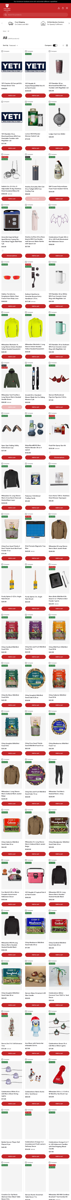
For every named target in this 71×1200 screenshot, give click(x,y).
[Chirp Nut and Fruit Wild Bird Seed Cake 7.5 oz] (35, 775)
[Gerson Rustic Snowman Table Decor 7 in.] (35, 1178)
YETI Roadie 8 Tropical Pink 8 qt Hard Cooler (35, 893)
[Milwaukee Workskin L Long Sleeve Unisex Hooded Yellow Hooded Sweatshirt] (35, 327)
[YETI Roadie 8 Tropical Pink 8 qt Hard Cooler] (35, 875)
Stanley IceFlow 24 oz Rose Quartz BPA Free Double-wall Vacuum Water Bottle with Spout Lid (35, 240)
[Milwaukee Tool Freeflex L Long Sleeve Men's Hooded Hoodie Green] (11, 378)
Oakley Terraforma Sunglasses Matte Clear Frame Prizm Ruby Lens (10, 296)
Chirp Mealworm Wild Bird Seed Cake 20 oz (34, 944)
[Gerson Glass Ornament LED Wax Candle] (35, 976)
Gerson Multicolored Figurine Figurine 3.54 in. (58, 396)
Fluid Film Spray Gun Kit (57, 445)
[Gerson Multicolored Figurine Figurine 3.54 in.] (59, 378)
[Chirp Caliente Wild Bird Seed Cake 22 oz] (11, 825)
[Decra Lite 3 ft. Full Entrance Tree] (11, 1027)
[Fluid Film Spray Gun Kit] (59, 429)
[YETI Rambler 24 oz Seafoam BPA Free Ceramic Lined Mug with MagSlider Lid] (59, 328)
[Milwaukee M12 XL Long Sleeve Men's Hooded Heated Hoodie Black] (59, 875)
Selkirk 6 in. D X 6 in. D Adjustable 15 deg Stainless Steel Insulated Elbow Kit (11, 188)
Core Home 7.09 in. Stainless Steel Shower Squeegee (59, 497)
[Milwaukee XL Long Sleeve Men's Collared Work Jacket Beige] (35, 825)
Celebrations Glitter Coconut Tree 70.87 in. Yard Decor (59, 995)
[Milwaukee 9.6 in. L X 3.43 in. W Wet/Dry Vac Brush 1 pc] (59, 1075)
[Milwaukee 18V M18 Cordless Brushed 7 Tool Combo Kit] (59, 1178)
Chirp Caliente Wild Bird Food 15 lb (57, 696)
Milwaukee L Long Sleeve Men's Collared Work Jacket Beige (11, 794)
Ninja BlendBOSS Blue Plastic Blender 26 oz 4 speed (33, 447)
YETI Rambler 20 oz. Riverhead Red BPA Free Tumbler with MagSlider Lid (58, 85)
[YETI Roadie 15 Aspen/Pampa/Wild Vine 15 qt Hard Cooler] (35, 67)
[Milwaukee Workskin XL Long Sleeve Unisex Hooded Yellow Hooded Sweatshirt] (11, 328)
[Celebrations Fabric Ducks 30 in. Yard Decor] (35, 1075)
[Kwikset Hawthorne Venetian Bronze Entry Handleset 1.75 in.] (35, 277)
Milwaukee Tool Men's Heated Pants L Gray (56, 793)
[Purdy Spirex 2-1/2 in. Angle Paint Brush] (11, 580)
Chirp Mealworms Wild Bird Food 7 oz (58, 744)
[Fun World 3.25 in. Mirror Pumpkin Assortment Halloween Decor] (11, 875)
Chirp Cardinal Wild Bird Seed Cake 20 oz (57, 944)
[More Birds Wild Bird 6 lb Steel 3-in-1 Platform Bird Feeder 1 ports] (59, 580)
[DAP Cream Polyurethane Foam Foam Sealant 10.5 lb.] (59, 170)
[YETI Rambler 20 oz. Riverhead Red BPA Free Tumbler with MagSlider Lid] (59, 66)
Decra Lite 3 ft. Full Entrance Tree (11, 1045)
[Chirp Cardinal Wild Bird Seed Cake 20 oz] (59, 926)
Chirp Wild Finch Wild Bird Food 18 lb (58, 648)
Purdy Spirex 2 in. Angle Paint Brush (33, 598)
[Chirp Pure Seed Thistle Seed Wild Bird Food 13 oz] (35, 726)
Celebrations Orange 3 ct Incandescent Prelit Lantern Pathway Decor (35, 1144)
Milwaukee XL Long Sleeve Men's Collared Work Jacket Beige (35, 844)
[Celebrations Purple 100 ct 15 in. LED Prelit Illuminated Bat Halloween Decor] (59, 220)
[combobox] (35, 15)
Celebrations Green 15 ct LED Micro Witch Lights (58, 1045)
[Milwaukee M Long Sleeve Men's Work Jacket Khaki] (59, 529)
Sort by (5, 45)
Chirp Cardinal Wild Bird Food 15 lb (10, 648)
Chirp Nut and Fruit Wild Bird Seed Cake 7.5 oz (35, 793)
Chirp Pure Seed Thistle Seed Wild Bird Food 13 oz (34, 744)
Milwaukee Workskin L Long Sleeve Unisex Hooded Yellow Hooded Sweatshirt (35, 346)
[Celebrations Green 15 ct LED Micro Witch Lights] (59, 1027)
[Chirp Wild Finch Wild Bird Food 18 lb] (59, 630)
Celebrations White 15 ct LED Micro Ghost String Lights (10, 1094)
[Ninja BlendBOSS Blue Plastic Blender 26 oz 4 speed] (35, 428)
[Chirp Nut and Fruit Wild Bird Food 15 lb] (35, 630)
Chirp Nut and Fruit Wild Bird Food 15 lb (35, 648)
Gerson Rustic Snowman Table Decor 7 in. (34, 1196)
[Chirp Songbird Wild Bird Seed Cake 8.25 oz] (35, 678)
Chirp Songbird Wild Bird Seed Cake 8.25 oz (34, 696)
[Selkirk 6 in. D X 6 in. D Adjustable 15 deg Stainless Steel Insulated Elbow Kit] (11, 170)
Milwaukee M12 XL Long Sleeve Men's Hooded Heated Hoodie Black (57, 894)
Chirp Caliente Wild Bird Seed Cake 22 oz (10, 843)
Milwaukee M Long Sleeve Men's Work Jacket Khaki (58, 547)
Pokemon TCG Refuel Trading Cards (32, 497)
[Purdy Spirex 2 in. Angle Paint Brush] (35, 580)
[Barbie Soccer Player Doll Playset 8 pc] (11, 1125)
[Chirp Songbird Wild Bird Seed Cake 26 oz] (11, 976)
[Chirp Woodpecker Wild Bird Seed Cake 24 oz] (59, 825)
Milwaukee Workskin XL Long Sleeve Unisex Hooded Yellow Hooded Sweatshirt (11, 347)
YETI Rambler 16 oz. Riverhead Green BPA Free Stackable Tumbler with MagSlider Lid (11, 137)
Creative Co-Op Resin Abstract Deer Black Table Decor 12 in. (10, 1197)
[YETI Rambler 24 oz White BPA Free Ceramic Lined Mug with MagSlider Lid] (59, 277)
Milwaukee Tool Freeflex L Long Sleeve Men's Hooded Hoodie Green (11, 397)
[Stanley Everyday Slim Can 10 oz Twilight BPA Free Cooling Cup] (35, 170)
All (8, 31)
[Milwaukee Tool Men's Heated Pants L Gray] (59, 775)
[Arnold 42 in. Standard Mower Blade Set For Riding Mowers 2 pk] (35, 378)
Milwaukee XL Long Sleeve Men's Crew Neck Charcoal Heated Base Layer (11, 498)
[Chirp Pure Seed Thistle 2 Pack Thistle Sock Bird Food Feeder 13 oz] (11, 529)
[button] (63, 8)
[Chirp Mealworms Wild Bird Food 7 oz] (59, 727)
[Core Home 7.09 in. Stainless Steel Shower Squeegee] (59, 479)
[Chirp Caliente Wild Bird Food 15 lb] (59, 678)
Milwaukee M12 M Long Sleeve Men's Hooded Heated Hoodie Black (9, 945)
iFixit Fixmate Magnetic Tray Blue (35, 547)
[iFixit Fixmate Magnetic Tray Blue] (35, 529)
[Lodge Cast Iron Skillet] (59, 117)
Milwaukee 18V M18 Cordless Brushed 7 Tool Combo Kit (59, 1196)
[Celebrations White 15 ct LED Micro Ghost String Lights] (11, 1075)
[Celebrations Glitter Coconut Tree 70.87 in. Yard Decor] (59, 976)
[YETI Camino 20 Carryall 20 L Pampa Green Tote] (11, 66)
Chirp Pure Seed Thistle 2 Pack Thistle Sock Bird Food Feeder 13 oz (11, 548)
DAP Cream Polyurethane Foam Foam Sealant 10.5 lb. (58, 187)
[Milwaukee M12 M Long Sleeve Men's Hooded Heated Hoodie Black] (11, 926)
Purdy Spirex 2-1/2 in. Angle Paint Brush (11, 598)
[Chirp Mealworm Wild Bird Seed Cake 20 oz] (35, 926)
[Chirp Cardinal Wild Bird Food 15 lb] (11, 630)
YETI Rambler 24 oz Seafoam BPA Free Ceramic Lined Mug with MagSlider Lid (59, 347)
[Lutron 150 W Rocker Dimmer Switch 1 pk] (35, 117)
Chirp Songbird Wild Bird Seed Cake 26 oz (10, 994)
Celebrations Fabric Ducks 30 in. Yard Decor (34, 1093)
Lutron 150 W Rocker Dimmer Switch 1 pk (32, 135)
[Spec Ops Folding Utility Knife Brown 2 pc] (11, 429)
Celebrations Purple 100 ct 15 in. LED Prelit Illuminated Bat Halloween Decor (58, 239)
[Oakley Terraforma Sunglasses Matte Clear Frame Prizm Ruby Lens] (11, 277)
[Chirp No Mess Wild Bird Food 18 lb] (11, 678)
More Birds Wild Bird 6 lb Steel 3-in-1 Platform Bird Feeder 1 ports (58, 599)
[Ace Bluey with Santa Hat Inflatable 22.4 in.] (35, 1026)
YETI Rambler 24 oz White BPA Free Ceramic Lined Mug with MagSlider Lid (58, 296)
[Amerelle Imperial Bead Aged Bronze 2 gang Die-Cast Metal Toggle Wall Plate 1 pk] (11, 220)
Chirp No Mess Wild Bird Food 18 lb (10, 696)
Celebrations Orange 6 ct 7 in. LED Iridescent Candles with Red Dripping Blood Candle (59, 1145)
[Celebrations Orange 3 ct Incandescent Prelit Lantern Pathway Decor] (35, 1125)
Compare (48, 45)
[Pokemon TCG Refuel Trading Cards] (35, 479)
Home (4, 31)
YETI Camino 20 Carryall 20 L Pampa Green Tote (11, 84)
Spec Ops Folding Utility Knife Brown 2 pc (10, 447)
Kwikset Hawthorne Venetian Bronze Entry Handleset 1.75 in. (33, 296)
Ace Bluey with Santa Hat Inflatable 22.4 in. (34, 1044)
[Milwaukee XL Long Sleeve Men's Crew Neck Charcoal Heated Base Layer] (11, 479)
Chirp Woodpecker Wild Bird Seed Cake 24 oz (59, 843)
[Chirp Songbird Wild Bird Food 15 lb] (11, 727)
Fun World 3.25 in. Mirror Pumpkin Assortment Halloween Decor (10, 894)
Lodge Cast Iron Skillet (57, 134)
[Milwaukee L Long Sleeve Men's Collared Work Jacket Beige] (11, 775)
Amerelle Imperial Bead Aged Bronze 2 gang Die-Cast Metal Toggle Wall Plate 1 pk (11, 240)
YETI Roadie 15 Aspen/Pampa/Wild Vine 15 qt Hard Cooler (35, 85)
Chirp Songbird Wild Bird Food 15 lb (10, 744)
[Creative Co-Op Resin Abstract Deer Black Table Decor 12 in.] (11, 1178)
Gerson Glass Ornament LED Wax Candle (35, 994)
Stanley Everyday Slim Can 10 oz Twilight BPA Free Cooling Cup (34, 189)
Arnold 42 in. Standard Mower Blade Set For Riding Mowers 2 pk (35, 397)
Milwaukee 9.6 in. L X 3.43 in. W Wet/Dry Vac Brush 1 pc (59, 1093)
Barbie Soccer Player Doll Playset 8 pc (10, 1143)
